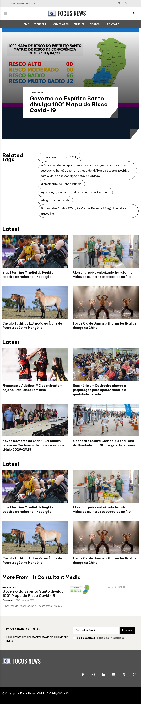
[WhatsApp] (134, 674)
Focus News (7, 600)
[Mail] (113, 674)
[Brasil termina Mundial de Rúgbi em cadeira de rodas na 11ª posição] (35, 251)
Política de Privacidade (110, 637)
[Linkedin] (103, 674)
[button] (135, 14)
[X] (126, 4)
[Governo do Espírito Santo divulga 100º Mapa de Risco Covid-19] (70, 67)
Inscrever (127, 630)
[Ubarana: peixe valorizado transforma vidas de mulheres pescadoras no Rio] (106, 251)
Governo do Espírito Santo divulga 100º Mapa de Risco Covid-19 (69, 104)
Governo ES (36, 92)
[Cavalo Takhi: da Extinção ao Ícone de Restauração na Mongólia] (35, 302)
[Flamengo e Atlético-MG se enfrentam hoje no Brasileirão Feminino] (35, 364)
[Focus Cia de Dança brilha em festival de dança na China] (106, 302)
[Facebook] (112, 4)
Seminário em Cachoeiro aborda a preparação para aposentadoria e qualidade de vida (99, 390)
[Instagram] (119, 4)
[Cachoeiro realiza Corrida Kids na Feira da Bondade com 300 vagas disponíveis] (106, 420)
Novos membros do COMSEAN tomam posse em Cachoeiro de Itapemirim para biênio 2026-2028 (33, 445)
